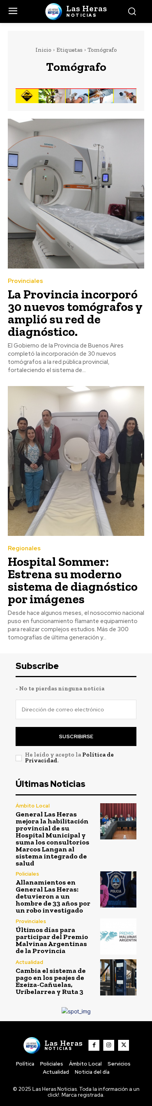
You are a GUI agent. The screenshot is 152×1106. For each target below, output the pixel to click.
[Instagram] (108, 1045)
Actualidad (29, 962)
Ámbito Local (32, 805)
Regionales (24, 548)
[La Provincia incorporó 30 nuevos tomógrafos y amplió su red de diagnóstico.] (76, 194)
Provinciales (25, 281)
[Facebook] (93, 1045)
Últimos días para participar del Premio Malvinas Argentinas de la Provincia (52, 940)
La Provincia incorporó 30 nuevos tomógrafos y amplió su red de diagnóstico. (75, 313)
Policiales (27, 873)
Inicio (43, 49)
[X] (123, 1045)
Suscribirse (76, 736)
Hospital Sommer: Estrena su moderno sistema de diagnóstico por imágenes (73, 580)
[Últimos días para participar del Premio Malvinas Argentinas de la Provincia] (118, 936)
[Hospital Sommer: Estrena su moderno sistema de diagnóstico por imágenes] (76, 461)
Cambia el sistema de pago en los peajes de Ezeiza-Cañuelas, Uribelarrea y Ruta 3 (51, 981)
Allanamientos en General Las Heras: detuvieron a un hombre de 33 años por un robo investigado (53, 896)
